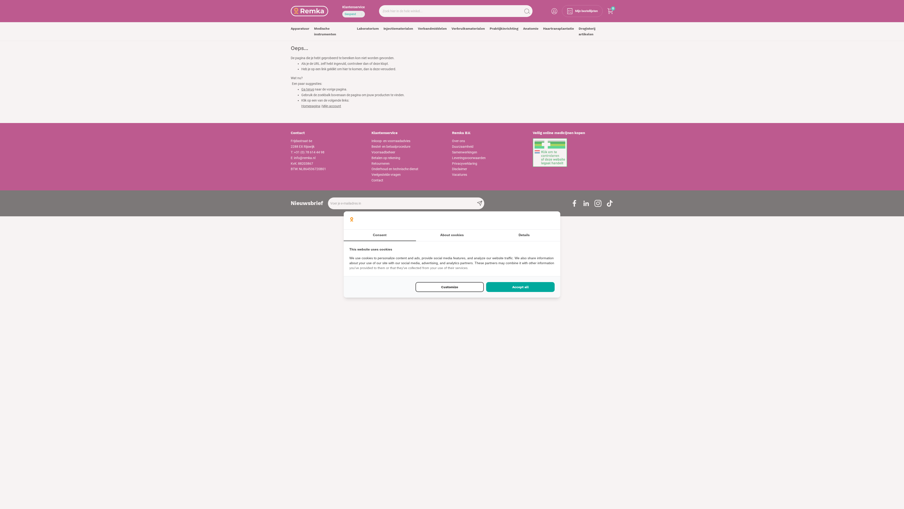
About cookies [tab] (452, 235)
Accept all (520, 287)
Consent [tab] (380, 235)
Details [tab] (524, 235)
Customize (449, 287)
